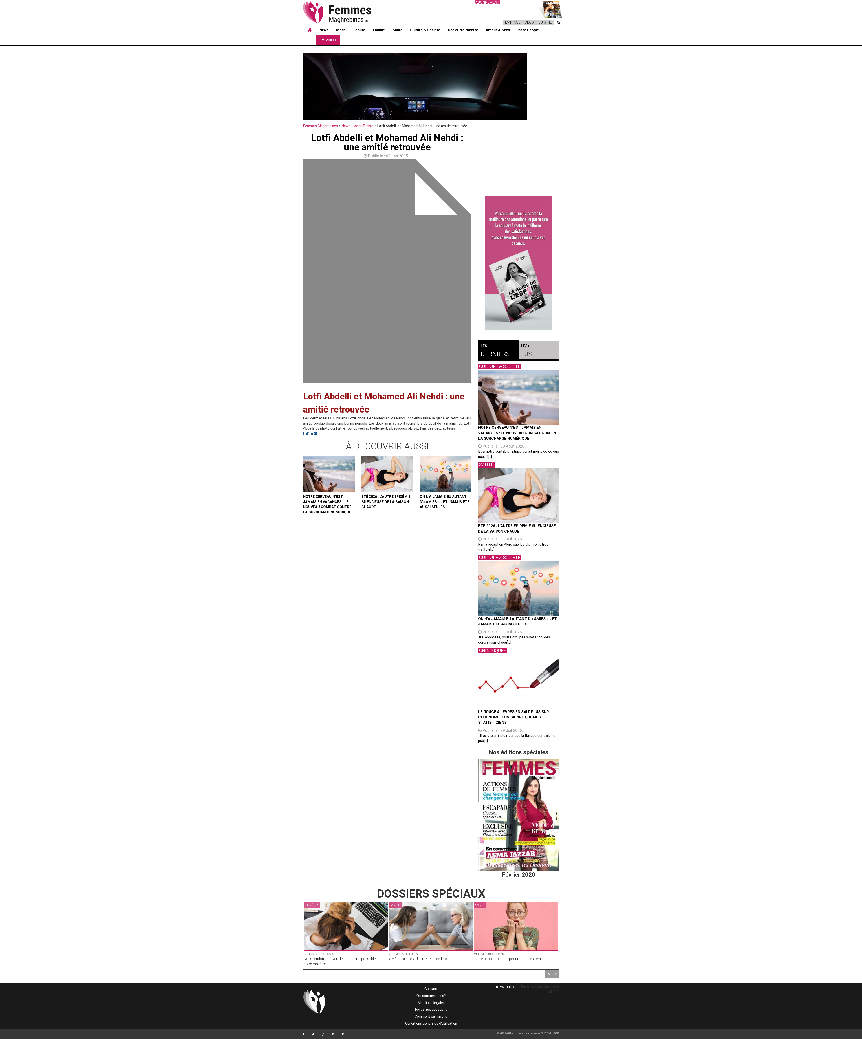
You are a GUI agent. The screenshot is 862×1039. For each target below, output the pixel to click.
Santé (397, 30)
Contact (431, 989)
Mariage (512, 22)
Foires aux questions (431, 1009)
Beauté (359, 30)
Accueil (309, 30)
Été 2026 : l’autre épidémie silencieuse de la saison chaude (385, 501)
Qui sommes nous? (431, 996)
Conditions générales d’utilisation (431, 1023)
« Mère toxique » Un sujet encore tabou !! (335, 959)
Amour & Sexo (498, 30)
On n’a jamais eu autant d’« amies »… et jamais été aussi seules (444, 501)
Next (478, 272)
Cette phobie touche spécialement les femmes (425, 959)
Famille (379, 30)
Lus (526, 351)
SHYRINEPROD (550, 1033)
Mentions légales (431, 1003)
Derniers (495, 351)
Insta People (528, 30)
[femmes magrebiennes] (343, 12)
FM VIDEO (327, 40)
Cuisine (545, 22)
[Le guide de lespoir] (518, 263)
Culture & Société (425, 30)
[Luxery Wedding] (518, 815)
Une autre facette (463, 30)
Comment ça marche (431, 1016)
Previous (296, 272)
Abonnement (487, 2)
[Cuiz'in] (550, 9)
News (324, 30)
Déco (529, 22)
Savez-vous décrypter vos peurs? (500, 959)
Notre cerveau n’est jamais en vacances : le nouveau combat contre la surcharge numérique (327, 504)
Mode (341, 30)
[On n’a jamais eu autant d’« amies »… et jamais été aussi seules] (445, 474)
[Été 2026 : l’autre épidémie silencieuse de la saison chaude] (387, 474)
